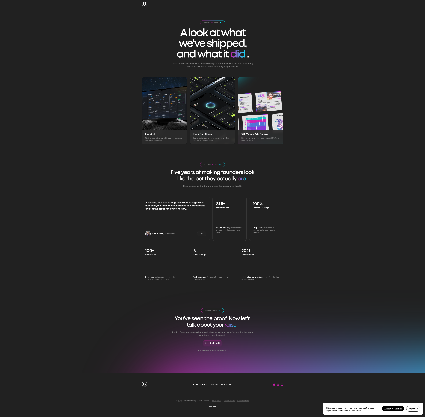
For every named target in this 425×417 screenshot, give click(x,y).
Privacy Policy (216, 400)
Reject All (413, 409)
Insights (214, 384)
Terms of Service (229, 400)
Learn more (355, 411)
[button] (280, 4)
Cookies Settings (243, 400)
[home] (144, 4)
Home (195, 384)
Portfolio (204, 384)
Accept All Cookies (393, 409)
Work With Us (226, 384)
